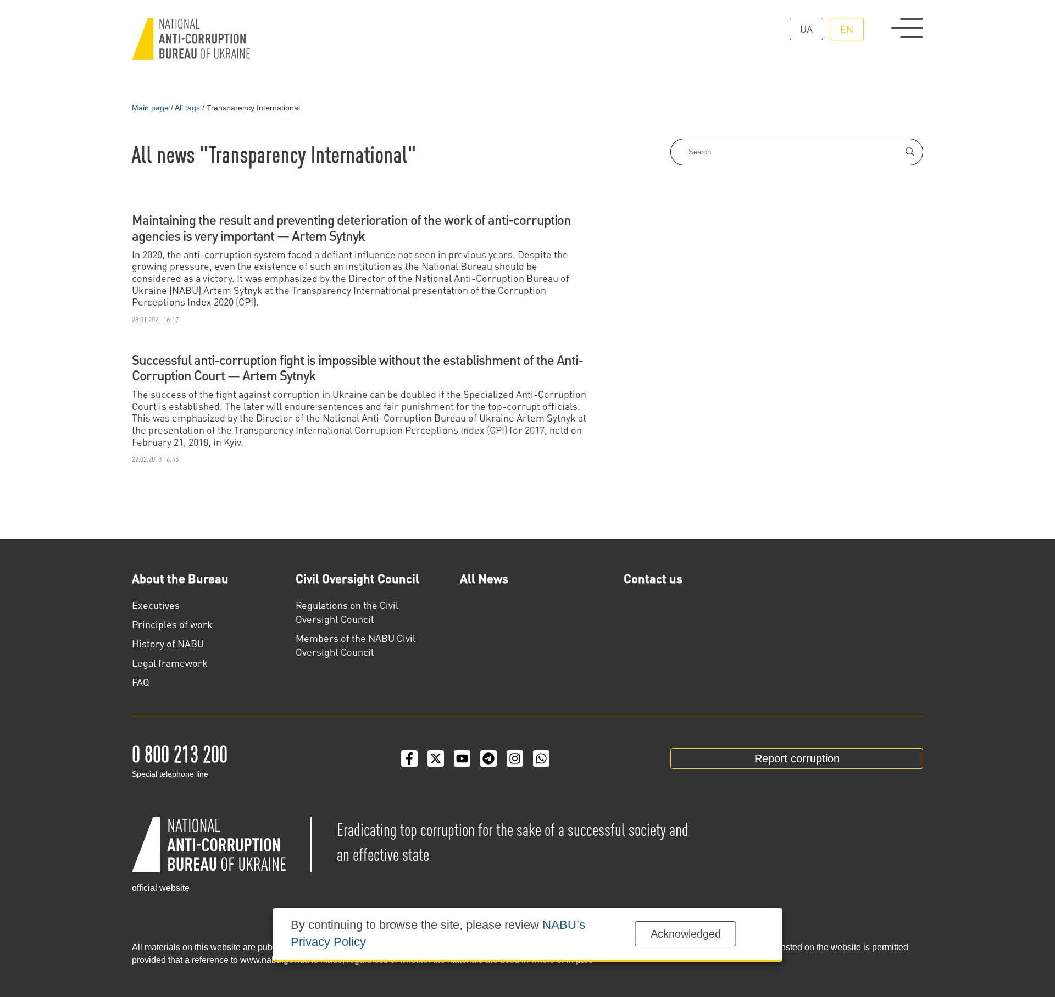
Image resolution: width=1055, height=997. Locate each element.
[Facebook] (409, 758)
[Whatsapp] (541, 758)
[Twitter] (435, 758)
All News (484, 578)
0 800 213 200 (179, 753)
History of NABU (168, 643)
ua (806, 29)
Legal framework (170, 662)
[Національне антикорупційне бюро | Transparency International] (191, 39)
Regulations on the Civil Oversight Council (347, 612)
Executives (156, 605)
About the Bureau (180, 578)
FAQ (140, 681)
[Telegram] (488, 758)
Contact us (653, 578)
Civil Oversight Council (357, 578)
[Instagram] (515, 758)
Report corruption (797, 758)
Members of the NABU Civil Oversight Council (355, 645)
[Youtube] (462, 758)
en (846, 29)
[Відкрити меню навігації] (907, 28)
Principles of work (172, 624)
